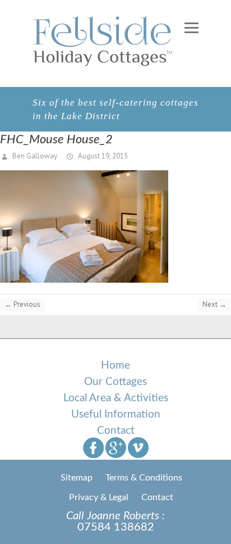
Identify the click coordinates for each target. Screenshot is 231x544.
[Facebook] (93, 447)
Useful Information (115, 414)
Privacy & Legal (98, 497)
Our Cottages (115, 382)
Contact (116, 430)
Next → (214, 304)
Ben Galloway (34, 156)
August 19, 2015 (102, 156)
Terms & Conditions (143, 477)
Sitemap (77, 477)
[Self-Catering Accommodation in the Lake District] (104, 40)
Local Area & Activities (115, 398)
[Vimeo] (138, 447)
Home (115, 365)
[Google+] (115, 447)
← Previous (22, 304)
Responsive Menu (191, 28)
